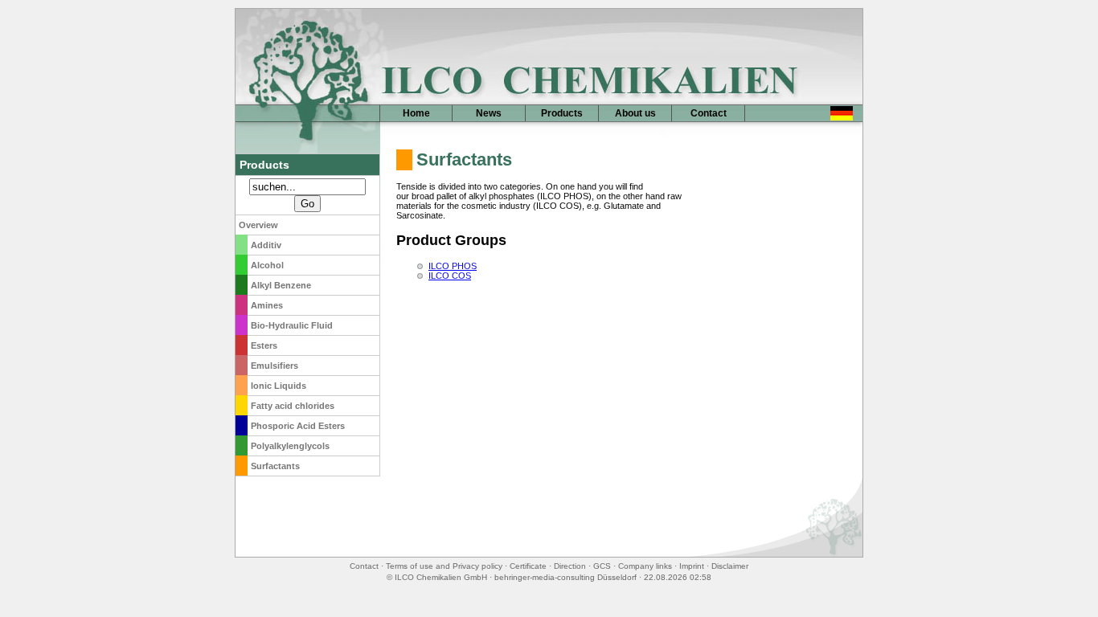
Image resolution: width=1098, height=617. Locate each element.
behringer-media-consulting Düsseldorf (565, 577)
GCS (602, 566)
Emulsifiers (274, 365)
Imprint (691, 566)
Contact (708, 113)
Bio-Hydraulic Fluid (292, 325)
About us (635, 113)
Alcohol (267, 265)
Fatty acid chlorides (292, 406)
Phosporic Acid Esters (298, 426)
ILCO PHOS (452, 266)
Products (562, 113)
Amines (267, 305)
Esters (264, 345)
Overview (258, 225)
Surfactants (275, 466)
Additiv (266, 245)
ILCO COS (449, 275)
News (489, 113)
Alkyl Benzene (281, 285)
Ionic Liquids (278, 385)
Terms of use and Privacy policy (444, 566)
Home (416, 113)
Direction (570, 566)
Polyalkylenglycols (290, 446)
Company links (645, 566)
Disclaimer (729, 566)
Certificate (528, 566)
